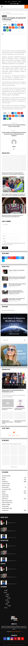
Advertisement (14, 1)
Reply (10, 435)
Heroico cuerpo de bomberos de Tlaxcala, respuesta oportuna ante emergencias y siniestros (16, 292)
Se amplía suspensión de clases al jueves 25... (19, 409)
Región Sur (4, 504)
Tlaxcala (4, 506)
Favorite (17, 435)
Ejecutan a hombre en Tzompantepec (16, 270)
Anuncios (4, 477)
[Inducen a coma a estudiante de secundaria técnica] (8, 415)
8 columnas (4, 475)
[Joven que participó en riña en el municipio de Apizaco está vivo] (20, 415)
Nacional (4, 491)
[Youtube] (22, 638)
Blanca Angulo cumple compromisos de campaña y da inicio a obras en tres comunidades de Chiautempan (13, 194)
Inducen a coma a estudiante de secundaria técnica (7, 422)
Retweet (13, 435)
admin (4, 21)
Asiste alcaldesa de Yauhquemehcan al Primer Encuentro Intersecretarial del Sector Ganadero (14, 134)
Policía (3, 494)
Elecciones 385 (5, 487)
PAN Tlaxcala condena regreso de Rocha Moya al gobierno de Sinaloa (17, 284)
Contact (19, 1)
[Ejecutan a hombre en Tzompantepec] (5, 272)
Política (3, 496)
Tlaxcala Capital (5, 508)
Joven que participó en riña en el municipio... (20, 421)
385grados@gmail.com (16, 631)
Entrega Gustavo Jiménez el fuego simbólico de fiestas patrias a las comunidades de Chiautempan (13, 173)
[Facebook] (4, 638)
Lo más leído (4, 489)
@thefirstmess (14, 467)
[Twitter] (8, 638)
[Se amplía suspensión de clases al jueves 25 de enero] (20, 403)
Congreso (4, 483)
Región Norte (5, 498)
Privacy (9, 1)
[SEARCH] (24, 340)
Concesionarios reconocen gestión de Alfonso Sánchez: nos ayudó (17, 299)
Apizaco (3, 479)
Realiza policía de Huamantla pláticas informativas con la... (13, 391)
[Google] (19, 638)
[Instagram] (11, 638)
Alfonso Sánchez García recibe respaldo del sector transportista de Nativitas (17, 277)
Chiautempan (5, 481)
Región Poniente (5, 502)
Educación (4, 485)
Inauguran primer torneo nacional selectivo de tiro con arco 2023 (14, 125)
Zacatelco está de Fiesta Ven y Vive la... (7, 409)
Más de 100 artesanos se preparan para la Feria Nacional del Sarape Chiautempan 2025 (12, 216)
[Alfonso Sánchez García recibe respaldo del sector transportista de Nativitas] (5, 278)
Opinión (3, 493)
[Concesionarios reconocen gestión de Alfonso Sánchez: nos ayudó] (5, 300)
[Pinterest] (15, 638)
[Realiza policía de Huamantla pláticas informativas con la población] (14, 381)
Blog (6, 1)
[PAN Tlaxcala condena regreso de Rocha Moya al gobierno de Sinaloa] (5, 285)
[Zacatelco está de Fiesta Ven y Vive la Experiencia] (8, 403)
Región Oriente (5, 500)
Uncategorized (5, 510)
